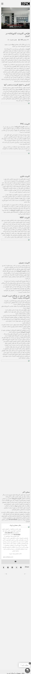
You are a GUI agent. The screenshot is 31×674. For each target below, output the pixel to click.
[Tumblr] (3, 567)
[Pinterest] (8, 567)
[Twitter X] (16, 567)
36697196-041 (8, 533)
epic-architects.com (8, 557)
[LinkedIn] (12, 567)
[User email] (15, 562)
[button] (2, 4)
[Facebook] (21, 567)
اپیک (12, 44)
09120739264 (13, 520)
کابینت (28, 49)
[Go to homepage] (25, 3)
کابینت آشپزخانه (19, 127)
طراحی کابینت (13, 40)
